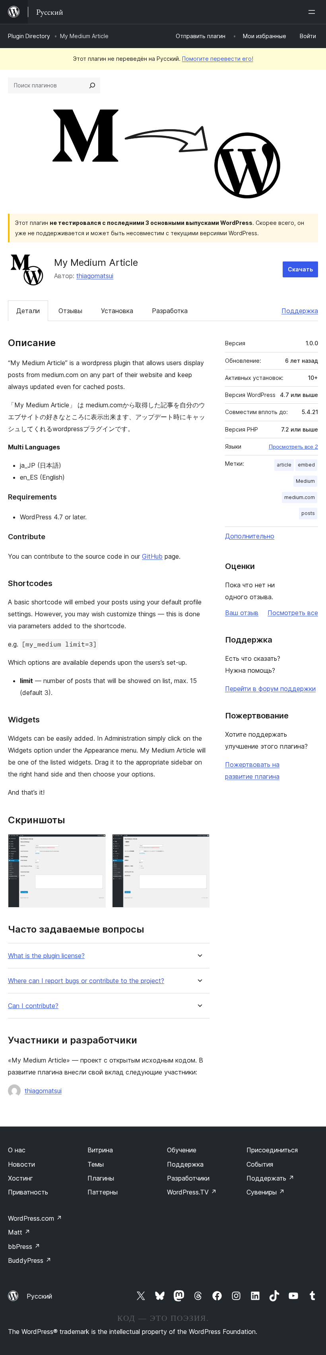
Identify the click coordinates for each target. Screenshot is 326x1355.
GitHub (152, 556)
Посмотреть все (293, 613)
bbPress (24, 1246)
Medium (305, 481)
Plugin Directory (29, 36)
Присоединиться (272, 1150)
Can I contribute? (33, 1006)
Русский (39, 1296)
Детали (28, 311)
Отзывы (70, 311)
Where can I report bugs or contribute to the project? (86, 981)
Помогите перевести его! (217, 58)
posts (308, 513)
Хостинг (20, 1178)
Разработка (170, 311)
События (259, 1164)
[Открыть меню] (313, 12)
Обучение (181, 1150)
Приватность (28, 1192)
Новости (21, 1164)
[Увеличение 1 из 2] (95, 845)
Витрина (100, 1150)
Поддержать (270, 1178)
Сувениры (265, 1192)
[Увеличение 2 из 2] (199, 845)
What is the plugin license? (46, 956)
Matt (19, 1232)
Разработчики (188, 1178)
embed (306, 465)
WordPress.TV (192, 1192)
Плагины (100, 1178)
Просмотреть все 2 (293, 446)
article (284, 465)
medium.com (299, 497)
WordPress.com (35, 1218)
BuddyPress (29, 1260)
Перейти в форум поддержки (270, 689)
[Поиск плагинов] (92, 85)
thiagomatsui (94, 276)
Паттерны (102, 1192)
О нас (16, 1150)
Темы (95, 1164)
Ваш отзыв (241, 613)
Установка (117, 311)
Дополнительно (249, 536)
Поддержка (299, 311)
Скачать (300, 269)
